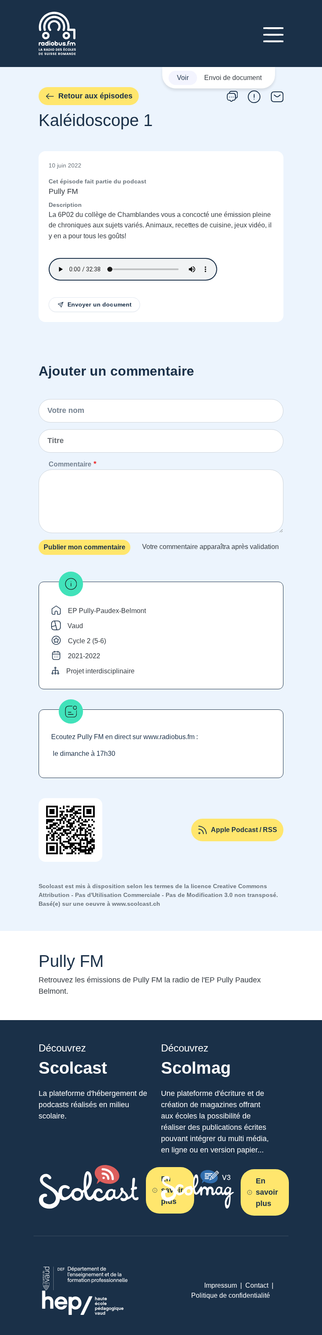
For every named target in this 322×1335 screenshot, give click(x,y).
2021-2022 (84, 656)
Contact (256, 1285)
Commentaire (70, 464)
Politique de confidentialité (230, 1295)
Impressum (220, 1285)
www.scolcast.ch (136, 903)
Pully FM (63, 191)
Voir (183, 77)
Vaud (75, 625)
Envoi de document (233, 77)
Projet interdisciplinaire (100, 671)
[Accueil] (57, 16)
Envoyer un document (100, 304)
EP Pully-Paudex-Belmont (107, 610)
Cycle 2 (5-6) (87, 640)
